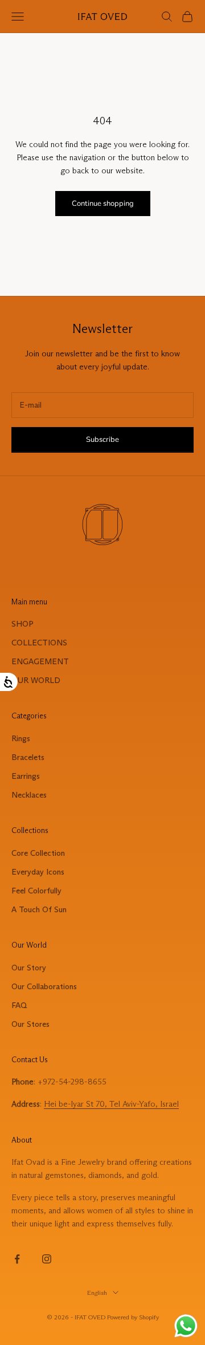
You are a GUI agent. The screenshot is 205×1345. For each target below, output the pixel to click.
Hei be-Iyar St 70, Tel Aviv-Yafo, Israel (111, 1104)
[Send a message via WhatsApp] (186, 1326)
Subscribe (102, 439)
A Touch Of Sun (39, 909)
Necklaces (29, 795)
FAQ (19, 1005)
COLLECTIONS (39, 642)
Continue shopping (103, 203)
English (97, 1293)
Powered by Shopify (133, 1317)
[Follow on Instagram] (46, 1259)
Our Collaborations (44, 986)
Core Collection (38, 853)
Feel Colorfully (36, 890)
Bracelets (27, 757)
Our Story (28, 967)
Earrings (25, 776)
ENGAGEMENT (40, 661)
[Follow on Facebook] (17, 1259)
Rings (20, 738)
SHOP (22, 624)
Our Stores (30, 1024)
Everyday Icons (37, 872)
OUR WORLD (35, 680)
